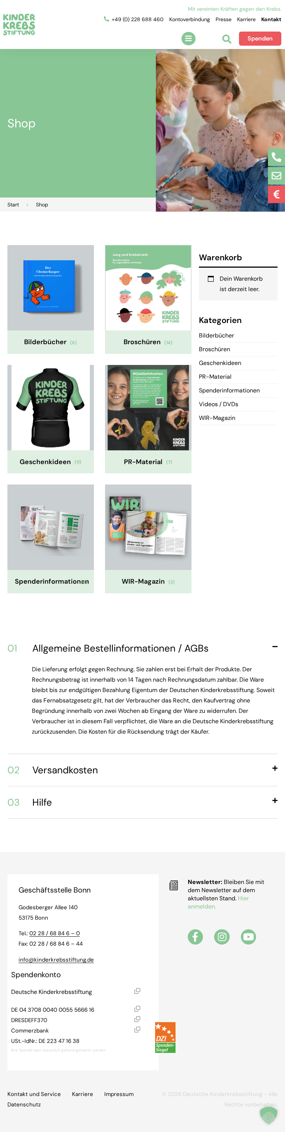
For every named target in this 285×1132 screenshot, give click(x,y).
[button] (188, 38)
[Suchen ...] (227, 40)
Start (13, 204)
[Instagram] (222, 937)
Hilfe (29, 802)
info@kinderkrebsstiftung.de (56, 959)
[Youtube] (248, 937)
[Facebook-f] (195, 937)
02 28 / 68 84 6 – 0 (54, 933)
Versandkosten (52, 770)
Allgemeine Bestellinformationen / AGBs (108, 648)
